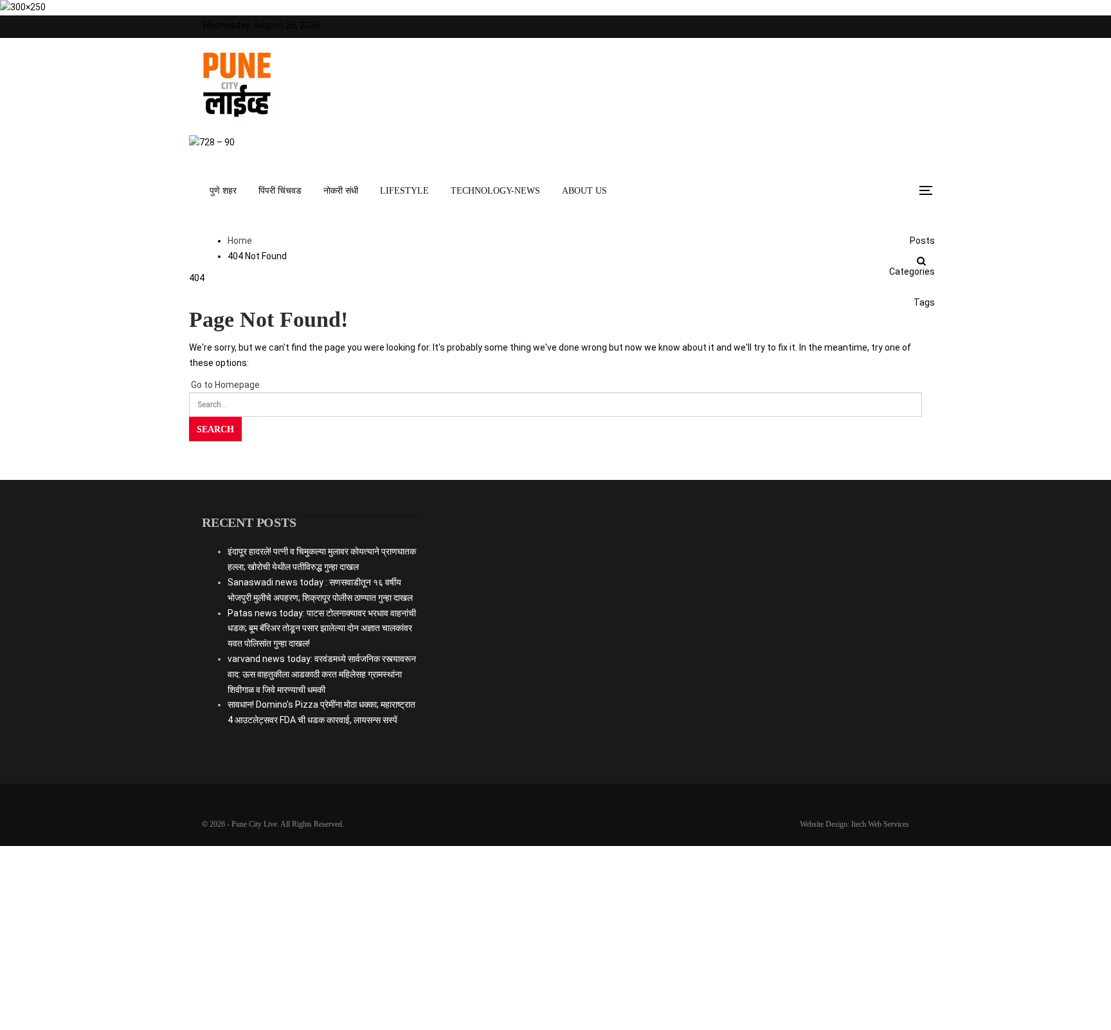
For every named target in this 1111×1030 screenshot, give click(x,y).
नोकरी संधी (340, 191)
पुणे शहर (223, 191)
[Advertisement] (555, 636)
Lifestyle (404, 191)
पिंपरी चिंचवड (280, 191)
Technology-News (495, 191)
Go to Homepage (224, 385)
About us (584, 191)
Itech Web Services (880, 824)
